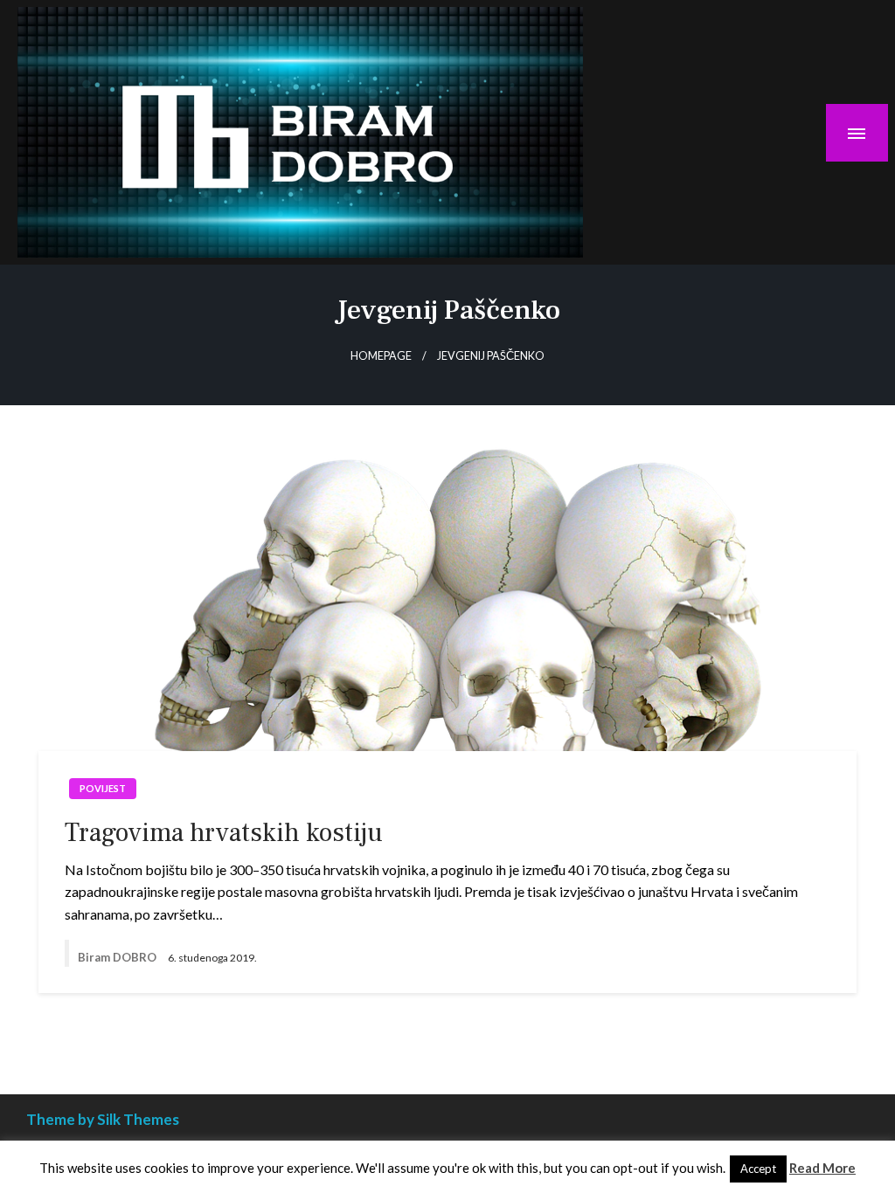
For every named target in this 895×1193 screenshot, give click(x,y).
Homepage (381, 355)
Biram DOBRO (118, 957)
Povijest (103, 788)
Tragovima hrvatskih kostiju (224, 833)
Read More (822, 1168)
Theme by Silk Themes (102, 1119)
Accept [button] (758, 1169)
